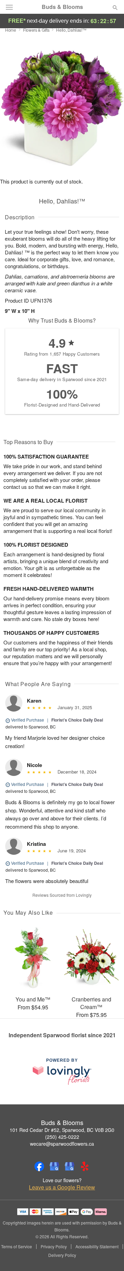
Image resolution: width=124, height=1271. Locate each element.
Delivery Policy (62, 1255)
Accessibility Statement (96, 1246)
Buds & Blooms (62, 7)
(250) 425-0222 (62, 1136)
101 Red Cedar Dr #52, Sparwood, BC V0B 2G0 (62, 1129)
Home (10, 30)
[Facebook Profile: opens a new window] (39, 1166)
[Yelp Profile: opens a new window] (85, 1166)
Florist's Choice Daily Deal (77, 720)
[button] (109, 1255)
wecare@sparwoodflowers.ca (62, 1143)
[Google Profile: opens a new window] (54, 1166)
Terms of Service (16, 1246)
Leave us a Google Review (62, 1187)
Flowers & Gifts (36, 30)
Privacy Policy (54, 1246)
